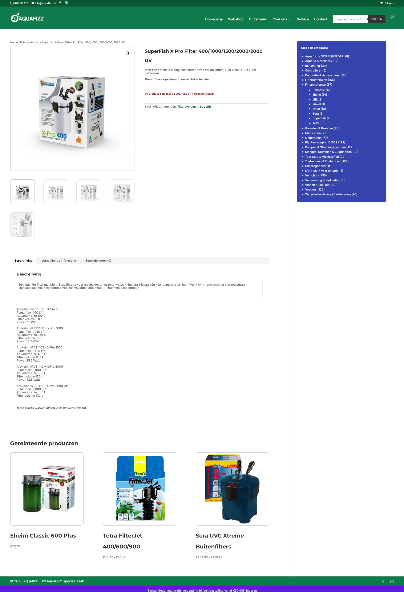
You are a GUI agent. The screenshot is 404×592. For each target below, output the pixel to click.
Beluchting (312, 66)
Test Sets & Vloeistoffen (322, 156)
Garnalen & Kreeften (319, 128)
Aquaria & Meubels (318, 61)
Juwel (316, 104)
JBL (315, 99)
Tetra (316, 123)
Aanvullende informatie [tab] (59, 260)
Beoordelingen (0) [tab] (98, 260)
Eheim (316, 94)
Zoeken (376, 19)
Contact (320, 19)
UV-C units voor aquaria (322, 170)
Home (14, 42)
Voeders (311, 189)
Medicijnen (313, 133)
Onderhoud (258, 19)
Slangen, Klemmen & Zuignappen (328, 152)
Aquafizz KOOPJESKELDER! (324, 56)
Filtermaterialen (316, 80)
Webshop (235, 19)
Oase (316, 108)
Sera (315, 113)
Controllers (312, 70)
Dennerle (318, 90)
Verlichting (312, 175)
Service (303, 19)
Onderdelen (313, 137)
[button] (128, 53)
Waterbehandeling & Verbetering (328, 194)
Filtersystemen (29, 42)
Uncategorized (315, 166)
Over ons (280, 19)
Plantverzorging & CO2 (321, 142)
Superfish (48, 42)
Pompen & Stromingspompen (325, 147)
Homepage (214, 19)
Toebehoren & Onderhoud (323, 161)
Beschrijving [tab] (24, 260)
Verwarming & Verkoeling (322, 180)
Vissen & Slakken (317, 185)
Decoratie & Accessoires (322, 75)
